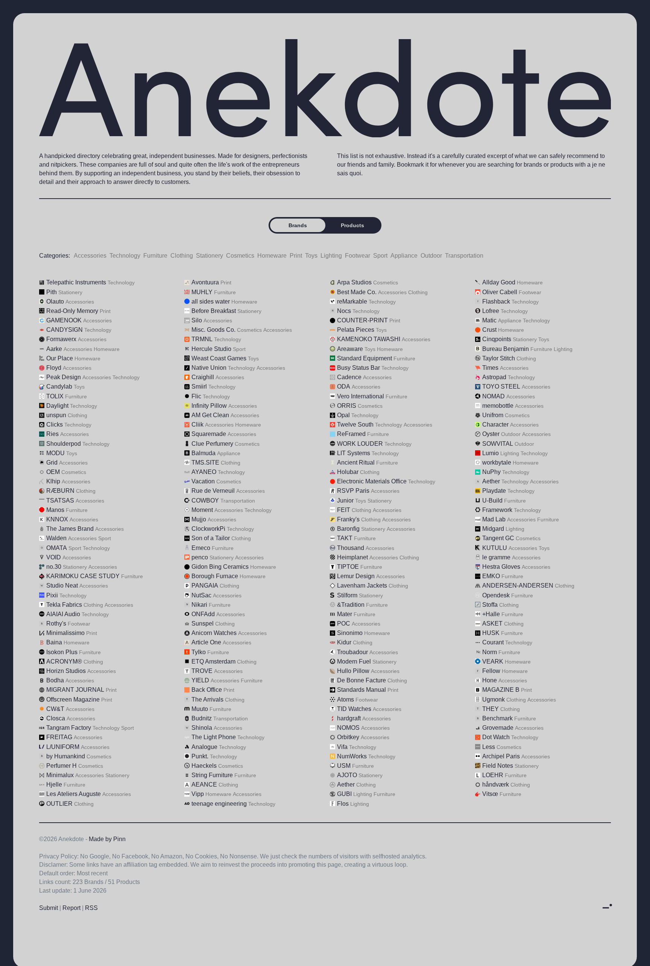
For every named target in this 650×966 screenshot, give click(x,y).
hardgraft (349, 718)
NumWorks (352, 756)
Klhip (53, 481)
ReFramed (351, 434)
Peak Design (63, 377)
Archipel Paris (501, 756)
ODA (343, 386)
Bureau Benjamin (505, 349)
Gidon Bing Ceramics (220, 567)
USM (344, 765)
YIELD (200, 680)
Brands (298, 225)
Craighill (202, 377)
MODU (55, 453)
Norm (489, 652)
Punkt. (199, 756)
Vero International (360, 396)
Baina (54, 642)
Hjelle (54, 784)
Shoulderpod (63, 443)
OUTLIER (59, 803)
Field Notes (497, 765)
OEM (53, 472)
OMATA (56, 548)
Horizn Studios (66, 671)
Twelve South (355, 424)
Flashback (496, 301)
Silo (196, 320)
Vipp (197, 794)
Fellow (491, 671)
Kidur (344, 642)
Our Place (59, 358)
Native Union (208, 368)
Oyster (491, 434)
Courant (493, 642)
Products (352, 225)
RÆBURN (60, 491)
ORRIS (346, 405)
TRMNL (202, 339)
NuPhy (491, 472)
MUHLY (202, 292)
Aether (491, 481)
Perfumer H (61, 765)
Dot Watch (496, 737)
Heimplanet (352, 557)
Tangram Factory (68, 727)
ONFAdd (203, 614)
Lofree (490, 311)
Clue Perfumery (212, 443)
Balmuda (203, 453)
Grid (52, 462)
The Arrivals (207, 699)
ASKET (492, 623)
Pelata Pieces (355, 330)
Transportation (464, 255)
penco (199, 557)
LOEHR (492, 775)
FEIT (343, 510)
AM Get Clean (210, 415)
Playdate (494, 491)
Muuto (199, 709)
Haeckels (204, 765)
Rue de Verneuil (213, 491)
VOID (53, 557)
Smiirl (199, 386)
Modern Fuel (354, 661)
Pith (51, 292)
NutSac (201, 595)
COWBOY (205, 500)
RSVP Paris (353, 491)
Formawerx (61, 339)
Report (71, 908)
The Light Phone (213, 737)
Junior (345, 500)
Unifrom (492, 415)
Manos (55, 510)
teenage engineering (219, 803)
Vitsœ (490, 794)
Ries (52, 434)
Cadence (349, 377)
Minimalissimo (65, 633)
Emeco (200, 548)
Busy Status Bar (358, 368)
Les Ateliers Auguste (73, 794)
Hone (489, 680)
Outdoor (431, 255)
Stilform (347, 595)
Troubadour (352, 652)
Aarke (54, 349)
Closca (55, 718)
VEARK (492, 661)
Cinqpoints (496, 339)
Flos (343, 803)
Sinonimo (350, 633)
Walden (56, 538)
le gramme (496, 557)
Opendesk (496, 595)
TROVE (202, 671)
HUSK (491, 633)
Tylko (198, 652)
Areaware (350, 349)
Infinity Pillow (209, 405)
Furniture (155, 255)
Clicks (54, 424)
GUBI (344, 794)
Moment (202, 510)
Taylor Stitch (498, 358)
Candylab (59, 386)
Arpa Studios (354, 282)
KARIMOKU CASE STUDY (83, 576)
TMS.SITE (205, 462)
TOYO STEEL (501, 386)
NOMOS (348, 727)
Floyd (53, 368)
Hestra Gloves (501, 567)
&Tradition (350, 604)
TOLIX (55, 396)
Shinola (201, 727)
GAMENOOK (64, 320)
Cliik (197, 424)
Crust (489, 330)
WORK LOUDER (360, 443)
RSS (91, 908)
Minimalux (60, 775)
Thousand (350, 548)
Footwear (357, 255)
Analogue (204, 747)
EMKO (491, 576)
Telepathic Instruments (76, 282)
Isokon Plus (61, 652)
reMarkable (352, 301)
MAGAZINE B (500, 690)
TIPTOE (348, 567)
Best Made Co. (357, 292)
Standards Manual (361, 690)
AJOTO (347, 775)
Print (296, 255)
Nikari (199, 604)
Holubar (347, 472)
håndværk (495, 784)
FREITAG (59, 737)
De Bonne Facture (361, 680)
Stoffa (490, 604)
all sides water (210, 301)
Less (488, 747)
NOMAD (493, 396)
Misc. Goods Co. (213, 330)
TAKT (344, 538)
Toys (311, 255)
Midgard (493, 529)
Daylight (57, 405)
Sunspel (202, 623)
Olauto (55, 301)
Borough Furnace (214, 576)
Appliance (404, 255)
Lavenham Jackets (362, 585)
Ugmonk (493, 699)
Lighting (331, 255)
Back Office (206, 690)
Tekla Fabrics (64, 604)
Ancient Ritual (356, 462)
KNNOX (57, 519)
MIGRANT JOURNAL (75, 690)
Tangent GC (498, 538)
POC (343, 623)
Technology (124, 255)
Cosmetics (240, 255)
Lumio (490, 453)
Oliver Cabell (499, 292)
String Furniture (212, 775)
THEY (490, 709)
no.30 (53, 567)
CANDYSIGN (64, 330)
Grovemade (497, 727)
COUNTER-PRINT (362, 320)
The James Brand (70, 529)
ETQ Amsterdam (213, 661)
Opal (343, 415)
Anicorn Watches (214, 633)
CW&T (55, 709)
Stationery (209, 255)
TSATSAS (60, 500)
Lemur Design (356, 576)
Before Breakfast (213, 311)
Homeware (272, 255)
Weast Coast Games (218, 358)
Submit (48, 908)
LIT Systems (353, 453)
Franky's (348, 519)
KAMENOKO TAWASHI (368, 339)
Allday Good (498, 282)
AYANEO (203, 472)
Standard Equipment (364, 358)
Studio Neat (62, 585)
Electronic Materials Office (372, 481)
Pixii (52, 595)
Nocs (344, 311)
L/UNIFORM (62, 747)
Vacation (203, 481)
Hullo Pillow (353, 671)
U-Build (492, 500)
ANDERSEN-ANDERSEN (517, 585)
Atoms (345, 699)
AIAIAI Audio (63, 614)
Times (490, 368)
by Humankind (65, 756)
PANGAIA (204, 585)
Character (495, 424)
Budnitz (201, 718)
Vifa (342, 747)
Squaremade (208, 434)
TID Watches (354, 709)
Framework (497, 510)
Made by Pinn (107, 839)
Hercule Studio (211, 349)
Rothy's (56, 623)
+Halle (491, 614)
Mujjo (198, 519)
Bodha (55, 680)
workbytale (496, 462)
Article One (206, 642)
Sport (380, 255)
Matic (489, 320)
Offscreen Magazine (73, 699)
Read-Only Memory (72, 311)
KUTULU (494, 548)
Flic (196, 396)
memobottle (497, 405)
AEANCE (204, 784)
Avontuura (205, 282)
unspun (56, 415)
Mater (344, 614)
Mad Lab (494, 519)
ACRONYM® (64, 661)
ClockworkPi (208, 529)
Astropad (494, 377)
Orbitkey (348, 737)
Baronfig (348, 529)
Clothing (181, 255)
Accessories (90, 255)
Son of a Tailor (210, 538)
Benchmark (497, 718)
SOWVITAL (497, 443)
